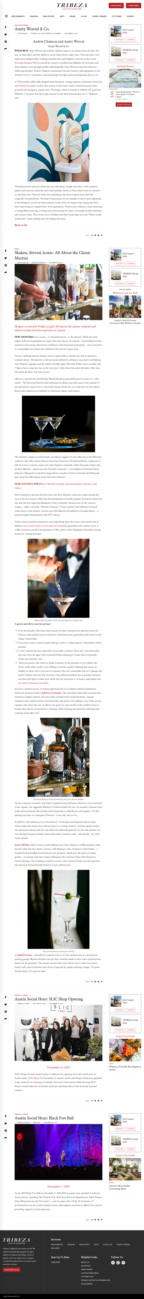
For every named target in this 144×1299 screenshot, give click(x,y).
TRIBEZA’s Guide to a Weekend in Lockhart (125, 1068)
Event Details (123, 104)
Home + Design (99, 16)
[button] (110, 80)
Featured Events (125, 66)
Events (130, 16)
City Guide (117, 16)
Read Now (119, 40)
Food (111, 1182)
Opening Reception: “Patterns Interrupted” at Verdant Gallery (128, 94)
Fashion (34, 16)
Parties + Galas (21, 995)
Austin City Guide (125, 1036)
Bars (17, 249)
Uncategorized (21, 25)
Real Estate (48, 16)
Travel (111, 1063)
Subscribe (130, 40)
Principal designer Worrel (27, 62)
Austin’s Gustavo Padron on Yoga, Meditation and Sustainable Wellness (125, 323)
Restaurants (18, 16)
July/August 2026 (128, 31)
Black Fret (31, 1193)
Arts (62, 16)
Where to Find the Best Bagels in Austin (125, 1187)
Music (73, 16)
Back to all (21, 225)
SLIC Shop (33, 1078)
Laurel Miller (22, 263)
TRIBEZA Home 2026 (130, 51)
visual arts (113, 89)
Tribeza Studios (23, 1004)
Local (84, 16)
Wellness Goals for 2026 (125, 293)
